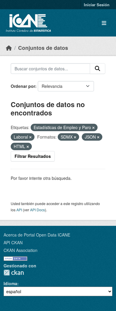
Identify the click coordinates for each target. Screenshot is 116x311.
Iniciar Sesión (96, 4)
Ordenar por (23, 86)
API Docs (37, 209)
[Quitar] (93, 127)
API (19, 209)
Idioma (10, 283)
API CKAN (13, 242)
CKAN (14, 272)
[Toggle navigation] (104, 23)
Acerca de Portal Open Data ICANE (37, 235)
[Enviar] (97, 68)
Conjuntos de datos (43, 47)
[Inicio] (9, 47)
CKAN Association (20, 250)
